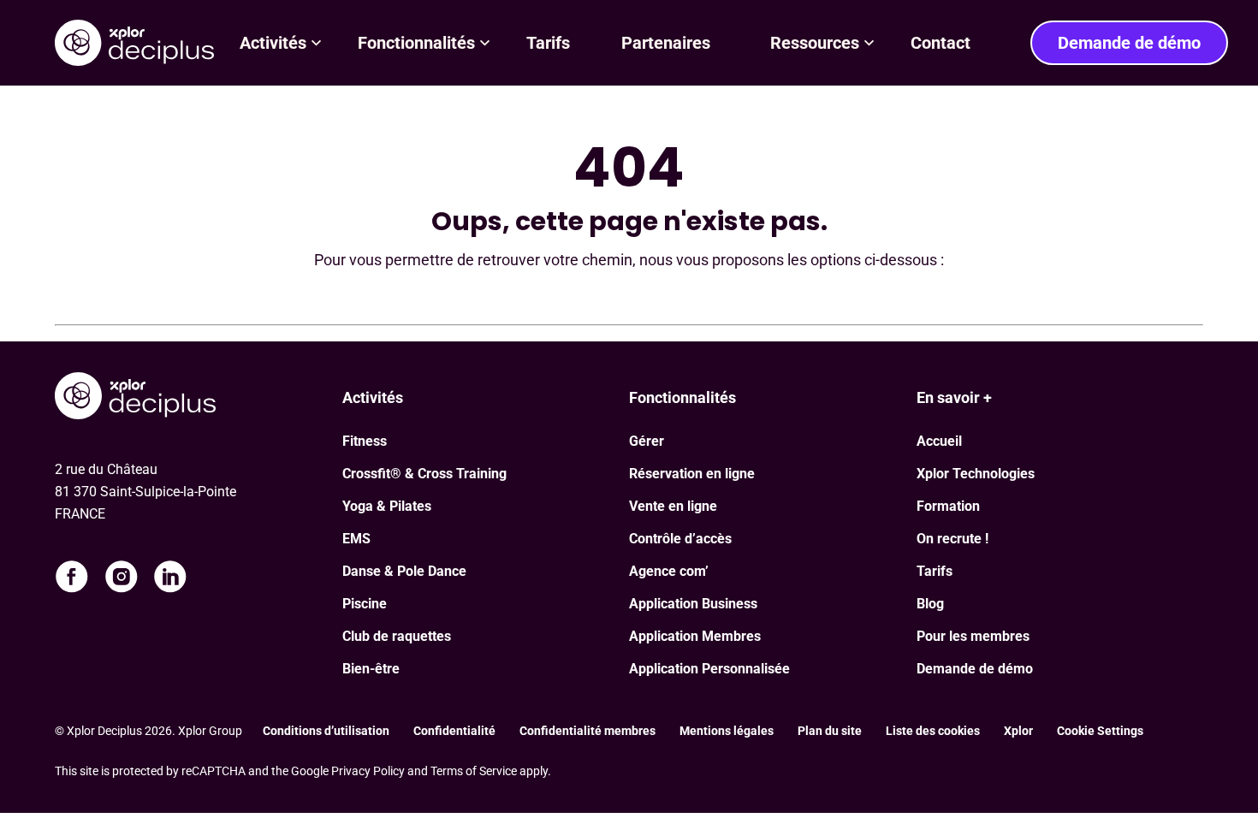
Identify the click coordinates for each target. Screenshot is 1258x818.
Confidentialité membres (587, 731)
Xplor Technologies (976, 473)
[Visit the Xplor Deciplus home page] (198, 398)
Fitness (364, 441)
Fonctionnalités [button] (416, 43)
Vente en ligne (673, 506)
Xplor (1018, 731)
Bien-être (371, 669)
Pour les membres (973, 636)
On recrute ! (952, 539)
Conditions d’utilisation (326, 731)
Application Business (693, 604)
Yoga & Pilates (386, 506)
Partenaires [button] (670, 43)
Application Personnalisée (709, 669)
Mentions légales (726, 731)
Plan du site (830, 731)
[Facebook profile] (72, 577)
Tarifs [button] (548, 43)
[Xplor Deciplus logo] (134, 43)
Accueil (939, 441)
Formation (948, 506)
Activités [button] (273, 43)
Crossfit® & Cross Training (424, 473)
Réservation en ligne (692, 473)
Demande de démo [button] (1129, 43)
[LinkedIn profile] (170, 577)
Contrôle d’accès (680, 539)
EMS (356, 539)
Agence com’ (669, 571)
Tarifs (934, 571)
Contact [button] (940, 43)
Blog (930, 604)
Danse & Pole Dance (404, 571)
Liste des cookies (933, 731)
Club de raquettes (396, 636)
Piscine (364, 604)
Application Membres (695, 636)
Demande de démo (975, 669)
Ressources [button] (814, 43)
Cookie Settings (1100, 731)
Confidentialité (454, 731)
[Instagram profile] (121, 577)
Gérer (646, 441)
